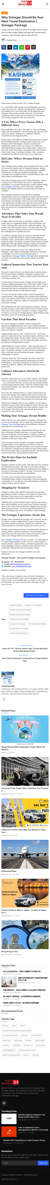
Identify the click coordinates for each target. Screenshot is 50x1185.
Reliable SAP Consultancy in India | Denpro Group (24, 1140)
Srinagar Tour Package (10, 424)
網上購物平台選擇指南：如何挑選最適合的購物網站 (22, 996)
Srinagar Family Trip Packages (20, 614)
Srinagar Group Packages (37, 624)
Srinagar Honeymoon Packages (20, 610)
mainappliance (22, 1120)
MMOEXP (16, 1045)
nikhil (3, 752)
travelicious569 (5, 954)
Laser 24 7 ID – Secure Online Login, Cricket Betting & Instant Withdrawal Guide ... (25, 649)
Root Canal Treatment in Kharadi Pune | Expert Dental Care (25, 659)
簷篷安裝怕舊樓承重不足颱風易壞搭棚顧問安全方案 (33, 979)
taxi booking (39, 1040)
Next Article (23, 655)
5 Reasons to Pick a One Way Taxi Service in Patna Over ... (23, 831)
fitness (26, 1055)
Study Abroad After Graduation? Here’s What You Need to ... (23, 748)
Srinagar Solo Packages (17, 624)
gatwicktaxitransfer (7, 794)
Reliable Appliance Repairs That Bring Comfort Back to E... (31, 1116)
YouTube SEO (36, 1035)
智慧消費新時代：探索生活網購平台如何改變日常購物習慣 (24, 990)
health (22, 1026)
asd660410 (21, 983)
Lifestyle (24, 1035)
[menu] (3, 4)
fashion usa (28, 1045)
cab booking (40, 1045)
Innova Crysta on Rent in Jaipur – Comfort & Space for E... (23, 911)
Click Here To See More (35, 595)
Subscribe (43, 1163)
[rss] (4, 1103)
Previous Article (26, 646)
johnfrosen (4, 874)
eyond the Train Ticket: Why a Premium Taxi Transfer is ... (24, 789)
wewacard (6, 974)
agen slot (36, 1055)
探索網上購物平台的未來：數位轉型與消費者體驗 (21, 1003)
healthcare (6, 1040)
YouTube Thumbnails (10, 1035)
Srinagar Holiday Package (23, 256)
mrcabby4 (4, 835)
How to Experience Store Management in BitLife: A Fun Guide (33, 1128)
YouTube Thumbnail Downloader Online (17, 1031)
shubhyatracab (5, 915)
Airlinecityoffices (9, 871)
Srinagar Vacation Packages (19, 619)
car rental (6, 1045)
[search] (47, 4)
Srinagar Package (12, 187)
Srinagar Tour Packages (33, 605)
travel (14, 1026)
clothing (28, 1040)
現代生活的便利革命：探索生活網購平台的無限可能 (22, 971)
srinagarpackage (8, 686)
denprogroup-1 (8, 1143)
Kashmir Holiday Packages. (19, 633)
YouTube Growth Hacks (27, 1050)
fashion (5, 1026)
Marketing (17, 1040)
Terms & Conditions (9, 1179)
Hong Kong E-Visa (9, 951)
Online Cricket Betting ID (11, 1055)
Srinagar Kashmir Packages (19, 628)
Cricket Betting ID (9, 1050)
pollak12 (20, 1132)
